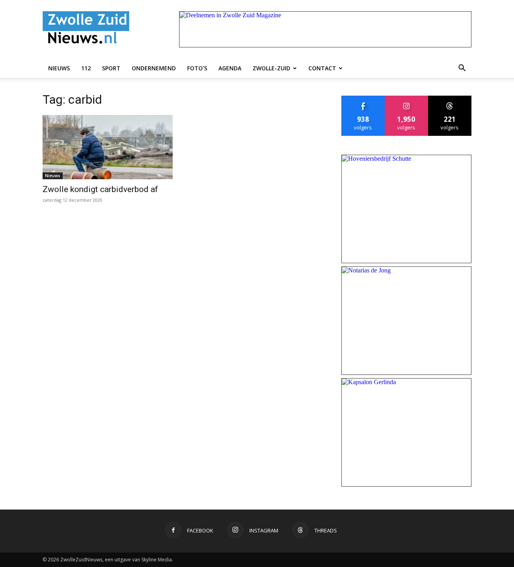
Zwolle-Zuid (271, 68)
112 (86, 68)
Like (363, 99)
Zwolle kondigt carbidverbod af (100, 189)
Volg (406, 99)
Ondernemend (154, 68)
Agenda (229, 68)
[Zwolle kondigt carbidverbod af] (108, 147)
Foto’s (197, 68)
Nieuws (59, 68)
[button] (461, 68)
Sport (111, 68)
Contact (322, 68)
